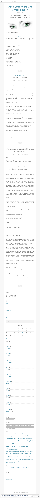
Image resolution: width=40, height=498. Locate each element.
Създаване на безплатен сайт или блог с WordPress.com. (18, 491)
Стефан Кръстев (13, 457)
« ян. (6, 338)
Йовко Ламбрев (10, 446)
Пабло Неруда (20, 453)
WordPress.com (8, 484)
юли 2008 (7, 388)
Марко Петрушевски (13, 449)
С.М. (26, 424)
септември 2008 (8, 383)
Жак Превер (16, 444)
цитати (13, 428)
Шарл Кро (10, 462)
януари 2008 (8, 402)
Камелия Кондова (20, 446)
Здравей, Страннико (20, 77)
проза (23, 75)
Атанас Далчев (11, 436)
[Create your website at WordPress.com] (20, 1)
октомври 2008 (8, 381)
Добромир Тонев (27, 441)
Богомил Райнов (25, 436)
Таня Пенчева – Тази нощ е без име (20, 39)
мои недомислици (18, 15)
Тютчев (24, 459)
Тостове (20, 17)
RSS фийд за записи (9, 479)
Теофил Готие (7, 459)
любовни (21, 425)
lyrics (7, 424)
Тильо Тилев (13, 459)
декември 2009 (8, 362)
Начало (10, 15)
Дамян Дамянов (22, 440)
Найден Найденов (12, 451)
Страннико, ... (18, 75)
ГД (29, 17)
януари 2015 (8, 346)
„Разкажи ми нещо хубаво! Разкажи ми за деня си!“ (20, 150)
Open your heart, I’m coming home (20, 8)
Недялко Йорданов (20, 451)
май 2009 (7, 367)
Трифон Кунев (20, 459)
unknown (11, 424)
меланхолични (26, 425)
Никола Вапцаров (29, 451)
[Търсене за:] (20, 321)
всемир (16, 425)
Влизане (7, 477)
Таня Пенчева (30, 457)
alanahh (19, 80)
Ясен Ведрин (13, 462)
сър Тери (25, 17)
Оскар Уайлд (15, 453)
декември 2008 (8, 376)
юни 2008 (7, 390)
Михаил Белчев (8, 451)
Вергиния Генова (25, 438)
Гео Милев (13, 440)
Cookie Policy (20, 496)
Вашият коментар (25, 80)
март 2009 (7, 369)
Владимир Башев (8, 440)
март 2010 (7, 355)
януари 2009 (8, 374)
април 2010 (8, 353)
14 (10, 332)
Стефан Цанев (22, 457)
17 (22, 332)
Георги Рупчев (16, 440)
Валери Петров (14, 438)
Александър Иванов (20, 433)
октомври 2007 (8, 409)
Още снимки (8, 469)
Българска (16, 424)
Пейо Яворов (25, 453)
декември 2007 (8, 404)
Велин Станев (21, 438)
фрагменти (8, 428)
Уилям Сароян (28, 459)
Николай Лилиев (9, 453)
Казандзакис (27, 15)
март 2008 (7, 397)
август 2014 (8, 348)
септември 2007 (8, 411)
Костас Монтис (13, 17)
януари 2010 (8, 360)
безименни (11, 425)
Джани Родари (29, 440)
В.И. (20, 424)
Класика (23, 424)
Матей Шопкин (25, 449)
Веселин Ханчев (30, 438)
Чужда (7, 425)
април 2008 (8, 395)
